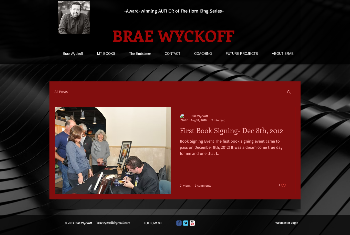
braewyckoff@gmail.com (113, 222)
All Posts (61, 91)
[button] (288, 92)
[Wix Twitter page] (185, 223)
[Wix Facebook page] (179, 223)
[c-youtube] (192, 223)
